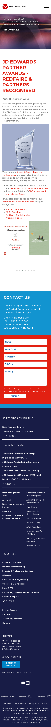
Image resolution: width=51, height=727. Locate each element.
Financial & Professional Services (17, 571)
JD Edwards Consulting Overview (17, 431)
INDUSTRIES (9, 553)
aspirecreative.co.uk (31, 722)
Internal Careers (9, 610)
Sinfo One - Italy (13, 212)
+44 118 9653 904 (19, 317)
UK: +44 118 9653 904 (11, 641)
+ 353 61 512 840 (18, 321)
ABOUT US (8, 601)
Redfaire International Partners (18, 202)
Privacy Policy (41, 703)
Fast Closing (31, 507)
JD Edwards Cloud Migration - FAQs (18, 453)
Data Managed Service (13, 427)
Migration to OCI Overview (14, 458)
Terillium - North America (18, 215)
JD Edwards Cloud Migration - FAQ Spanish (21, 475)
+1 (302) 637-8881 (18, 324)
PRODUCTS (8, 483)
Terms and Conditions (23, 703)
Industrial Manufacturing (13, 566)
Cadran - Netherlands (16, 209)
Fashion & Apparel (10, 596)
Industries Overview (11, 562)
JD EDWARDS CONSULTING (17, 418)
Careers (6, 623)
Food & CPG (7, 588)
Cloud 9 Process (9, 466)
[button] (17, 270)
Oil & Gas (6, 575)
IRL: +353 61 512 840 (11, 644)
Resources (18, 19)
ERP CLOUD (9, 436)
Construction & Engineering (15, 579)
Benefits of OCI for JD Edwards (16, 479)
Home (5, 19)
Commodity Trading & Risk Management (20, 592)
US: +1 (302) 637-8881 (11, 646)
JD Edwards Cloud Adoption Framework (20, 462)
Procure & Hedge (34, 523)
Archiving (6, 500)
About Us (6, 614)
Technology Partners (12, 619)
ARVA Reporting (33, 527)
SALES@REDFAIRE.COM (18, 328)
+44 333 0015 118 (23, 672)
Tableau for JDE (33, 545)
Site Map (8, 703)
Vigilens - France (14, 218)
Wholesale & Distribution (14, 584)
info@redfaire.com (10, 649)
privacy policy (39, 391)
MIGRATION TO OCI (13, 444)
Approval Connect (34, 518)
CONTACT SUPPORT (11, 664)
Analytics (6, 511)
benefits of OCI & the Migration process (29, 188)
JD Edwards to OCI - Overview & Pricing (20, 470)
